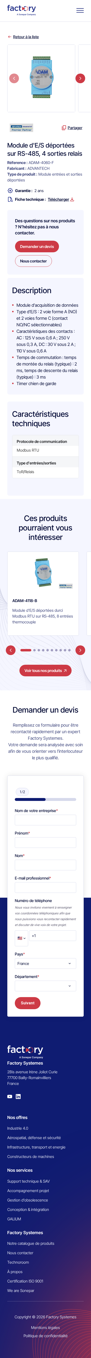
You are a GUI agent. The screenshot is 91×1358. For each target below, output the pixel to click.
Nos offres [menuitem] (17, 1117)
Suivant (27, 1003)
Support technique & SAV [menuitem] (28, 1181)
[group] (43, 594)
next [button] (80, 78)
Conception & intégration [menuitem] (28, 1209)
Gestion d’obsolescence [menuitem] (27, 1200)
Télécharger (58, 199)
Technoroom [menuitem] (18, 1262)
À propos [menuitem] (15, 1271)
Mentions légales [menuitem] (45, 1327)
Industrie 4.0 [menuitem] (17, 1128)
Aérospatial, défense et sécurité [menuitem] (34, 1137)
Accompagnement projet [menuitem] (28, 1190)
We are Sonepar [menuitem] (20, 1290)
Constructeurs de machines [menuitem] (30, 1156)
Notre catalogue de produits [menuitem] (30, 1243)
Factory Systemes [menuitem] (25, 1232)
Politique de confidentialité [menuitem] (46, 1335)
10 (69, 650)
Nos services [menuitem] (20, 1170)
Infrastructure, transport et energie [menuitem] (36, 1147)
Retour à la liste (26, 36)
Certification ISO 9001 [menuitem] (25, 1281)
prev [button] (14, 78)
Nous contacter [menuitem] (20, 1252)
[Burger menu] (80, 10)
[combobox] (45, 963)
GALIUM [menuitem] (14, 1218)
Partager (75, 127)
